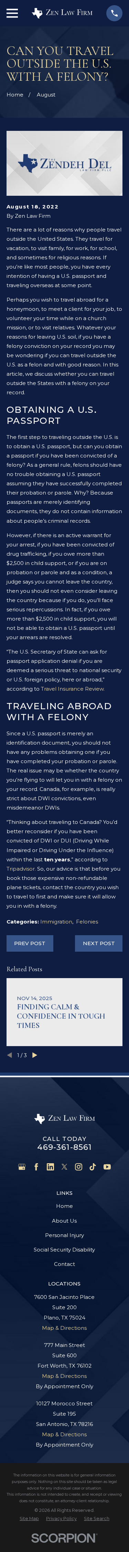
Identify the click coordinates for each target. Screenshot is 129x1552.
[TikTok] (92, 1166)
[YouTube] (107, 1166)
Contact (64, 1264)
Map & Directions (64, 1328)
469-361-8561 (64, 1147)
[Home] (62, 13)
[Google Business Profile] (21, 1166)
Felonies (87, 921)
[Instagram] (78, 1166)
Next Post (99, 943)
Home (64, 1206)
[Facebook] (36, 1166)
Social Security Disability (64, 1249)
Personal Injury (64, 1235)
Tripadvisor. (21, 868)
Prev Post (29, 943)
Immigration (56, 921)
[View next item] (35, 1055)
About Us (64, 1220)
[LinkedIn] (50, 1166)
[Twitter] (64, 1166)
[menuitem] (29, 1518)
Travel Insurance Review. (73, 689)
